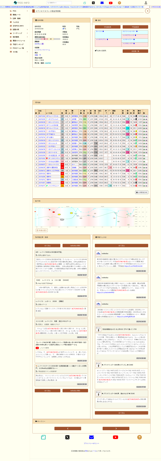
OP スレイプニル (52, 128)
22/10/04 (42, 161)
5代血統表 (107, 27)
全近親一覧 (135, 51)
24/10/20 (42, 119)
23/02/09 (41, 155)
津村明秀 (75, 125)
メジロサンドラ (128, 43)
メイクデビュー (53, 186)
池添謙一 (75, 143)
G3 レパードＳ (53, 164)
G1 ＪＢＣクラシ (54, 158)
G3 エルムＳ (52, 143)
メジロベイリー (128, 39)
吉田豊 (74, 119)
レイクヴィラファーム (42, 50)
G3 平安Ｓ (52, 131)
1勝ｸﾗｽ (48, 173)
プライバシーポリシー (91, 443)
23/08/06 (41, 143)
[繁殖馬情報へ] (103, 31)
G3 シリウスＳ (53, 122)
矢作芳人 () (39, 44)
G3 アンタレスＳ (54, 149)
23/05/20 (41, 146)
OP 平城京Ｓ (50, 134)
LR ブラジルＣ (53, 119)
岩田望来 (75, 116)
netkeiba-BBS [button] (75, 245)
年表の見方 (43, 230)
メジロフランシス (128, 35)
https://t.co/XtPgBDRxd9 (126, 316)
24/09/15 (42, 125)
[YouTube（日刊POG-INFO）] (110, 3)
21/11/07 (42, 183)
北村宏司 (75, 152)
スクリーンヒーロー (129, 31)
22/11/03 (42, 158)
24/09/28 (41, 122)
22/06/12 (42, 170)
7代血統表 (135, 27)
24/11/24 (42, 116)
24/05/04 (41, 134)
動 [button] (144, 113)
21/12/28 (42, 176)
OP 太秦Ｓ (50, 137)
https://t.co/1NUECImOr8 (133, 266)
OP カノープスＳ (52, 116)
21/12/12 (42, 179)
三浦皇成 (75, 179)
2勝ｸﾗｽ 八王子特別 (52, 170)
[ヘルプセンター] (119, 2)
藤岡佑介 (75, 122)
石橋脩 (74, 167)
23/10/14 (42, 137)
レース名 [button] (49, 113)
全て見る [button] (47, 245)
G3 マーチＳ (52, 152)
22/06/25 (42, 167)
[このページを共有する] (147, 11)
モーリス (99, 31)
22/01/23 (42, 173)
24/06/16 (42, 128)
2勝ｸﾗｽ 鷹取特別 (52, 167)
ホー (73, 164)
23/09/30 (41, 140)
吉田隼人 (75, 149)
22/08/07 (42, 164)
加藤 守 (38, 55)
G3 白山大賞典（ (54, 161)
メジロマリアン (101, 39)
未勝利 (48, 183)
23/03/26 (41, 152)
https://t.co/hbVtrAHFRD (105, 292)
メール (94, 451)
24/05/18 (42, 131)
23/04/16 (42, 149)
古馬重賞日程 (142, 192)
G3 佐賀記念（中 (54, 155)
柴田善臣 (75, 128)
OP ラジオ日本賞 (52, 125)
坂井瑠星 (75, 137)
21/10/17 (42, 186)
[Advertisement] (91, 84)
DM (86, 451)
